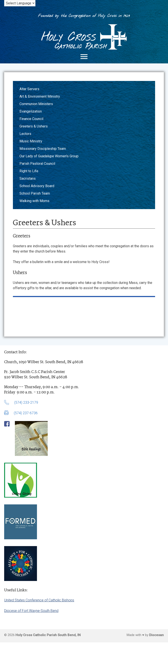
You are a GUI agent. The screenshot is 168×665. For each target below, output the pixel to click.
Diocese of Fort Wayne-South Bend (31, 611)
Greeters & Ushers (33, 126)
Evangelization (30, 111)
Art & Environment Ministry (39, 96)
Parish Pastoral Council (37, 163)
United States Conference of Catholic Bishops (39, 600)
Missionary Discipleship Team (42, 149)
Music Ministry (30, 141)
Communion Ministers (36, 104)
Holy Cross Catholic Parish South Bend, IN (48, 635)
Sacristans (27, 178)
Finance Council (31, 119)
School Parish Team (34, 193)
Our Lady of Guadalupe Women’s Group (49, 156)
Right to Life (28, 171)
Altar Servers (29, 89)
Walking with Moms (34, 201)
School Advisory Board (36, 186)
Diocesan (156, 635)
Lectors (25, 134)
